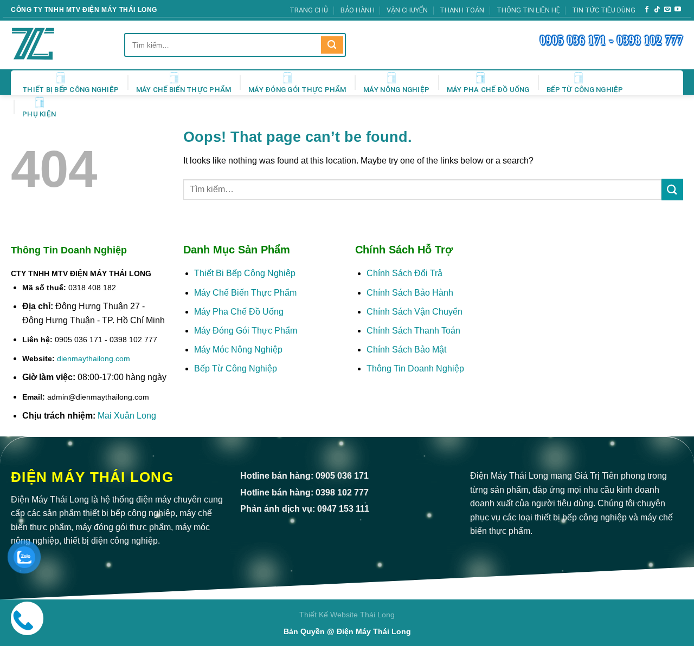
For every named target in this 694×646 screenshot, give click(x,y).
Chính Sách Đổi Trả (404, 273)
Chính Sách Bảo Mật (407, 349)
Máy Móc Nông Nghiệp (238, 349)
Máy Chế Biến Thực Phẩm (184, 90)
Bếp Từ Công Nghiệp (585, 90)
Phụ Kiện (39, 114)
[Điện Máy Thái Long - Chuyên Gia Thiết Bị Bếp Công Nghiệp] (48, 45)
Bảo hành (357, 10)
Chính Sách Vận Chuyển (414, 311)
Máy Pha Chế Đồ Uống (488, 90)
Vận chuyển (407, 10)
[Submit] (332, 45)
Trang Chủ (309, 10)
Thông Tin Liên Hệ (528, 10)
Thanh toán (462, 10)
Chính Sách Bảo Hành (410, 292)
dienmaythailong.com (93, 358)
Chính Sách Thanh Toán (413, 330)
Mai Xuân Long (127, 415)
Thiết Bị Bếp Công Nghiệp (70, 90)
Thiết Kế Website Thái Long (347, 614)
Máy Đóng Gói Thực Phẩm (297, 90)
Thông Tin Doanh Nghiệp (415, 368)
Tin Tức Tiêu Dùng (603, 10)
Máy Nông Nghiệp (396, 90)
